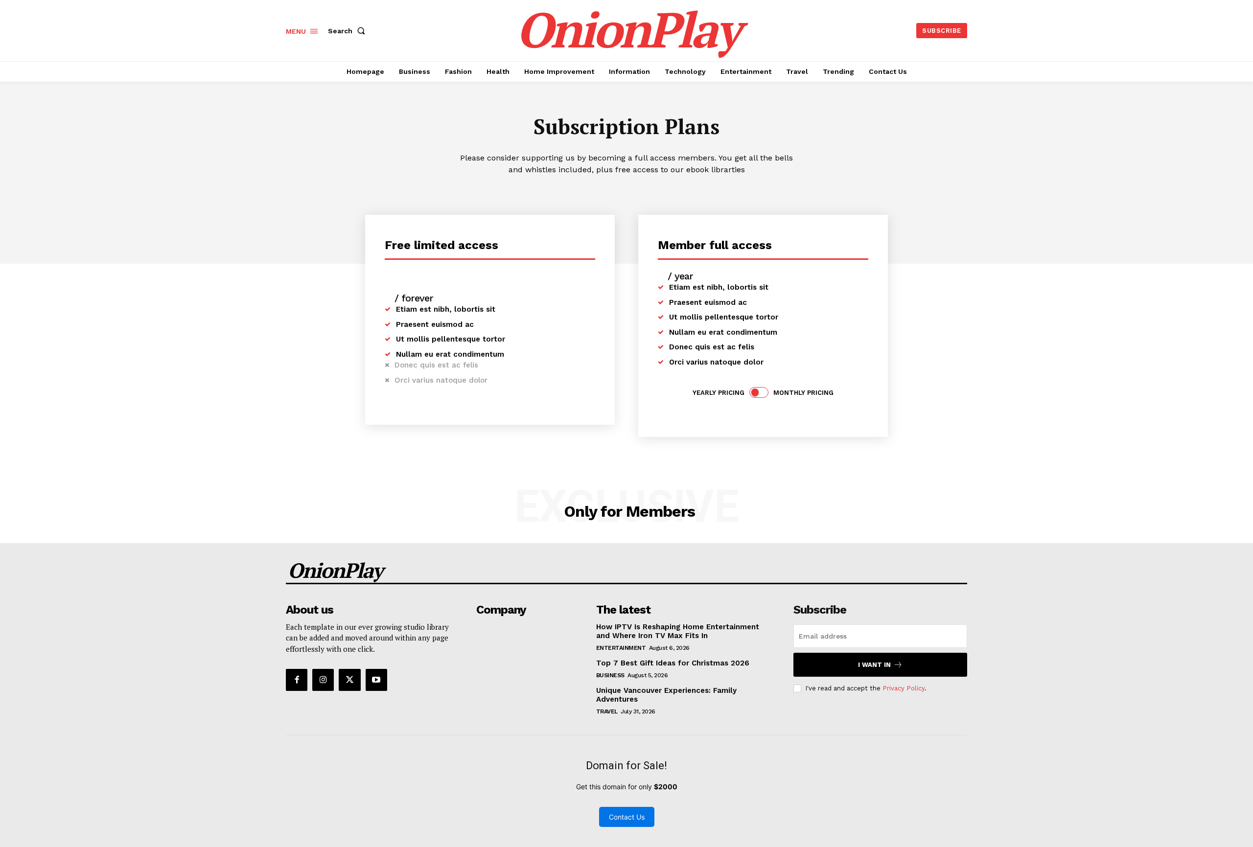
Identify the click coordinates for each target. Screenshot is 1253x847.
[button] (348, 31)
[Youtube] (376, 679)
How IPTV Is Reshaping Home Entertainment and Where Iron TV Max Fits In (677, 631)
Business (610, 675)
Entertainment (621, 647)
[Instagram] (323, 679)
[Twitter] (349, 679)
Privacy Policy (903, 688)
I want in (874, 664)
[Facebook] (296, 679)
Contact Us (627, 817)
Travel (607, 711)
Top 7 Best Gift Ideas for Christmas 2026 (672, 663)
